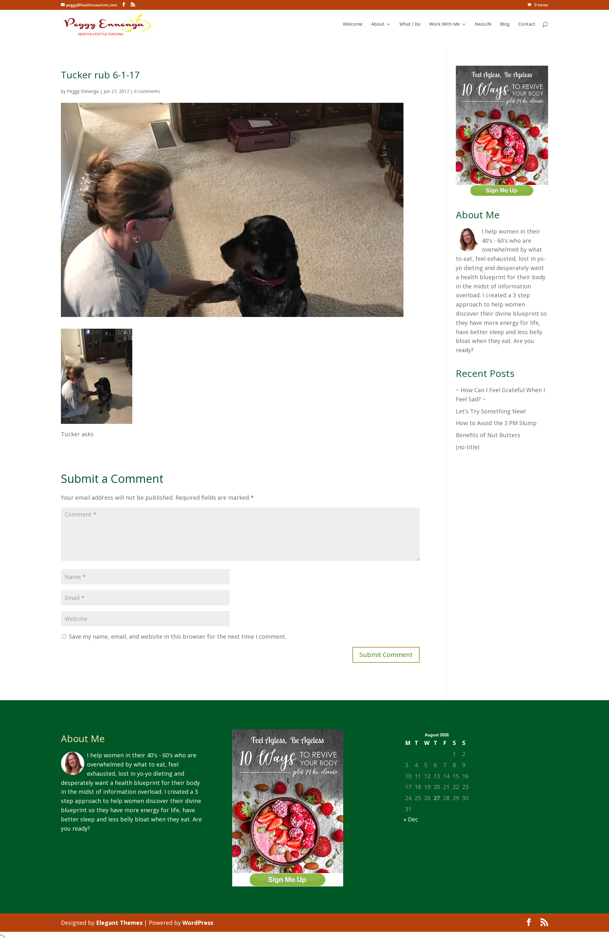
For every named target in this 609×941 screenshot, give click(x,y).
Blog (505, 24)
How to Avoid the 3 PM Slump (496, 423)
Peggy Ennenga (83, 91)
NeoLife (483, 24)
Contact (526, 24)
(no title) (467, 447)
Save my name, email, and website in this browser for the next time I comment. (177, 636)
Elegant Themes (119, 922)
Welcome (353, 24)
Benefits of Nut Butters (488, 435)
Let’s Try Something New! (491, 411)
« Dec (410, 819)
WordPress (197, 922)
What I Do (410, 24)
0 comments (147, 91)
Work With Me (444, 24)
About (377, 24)
